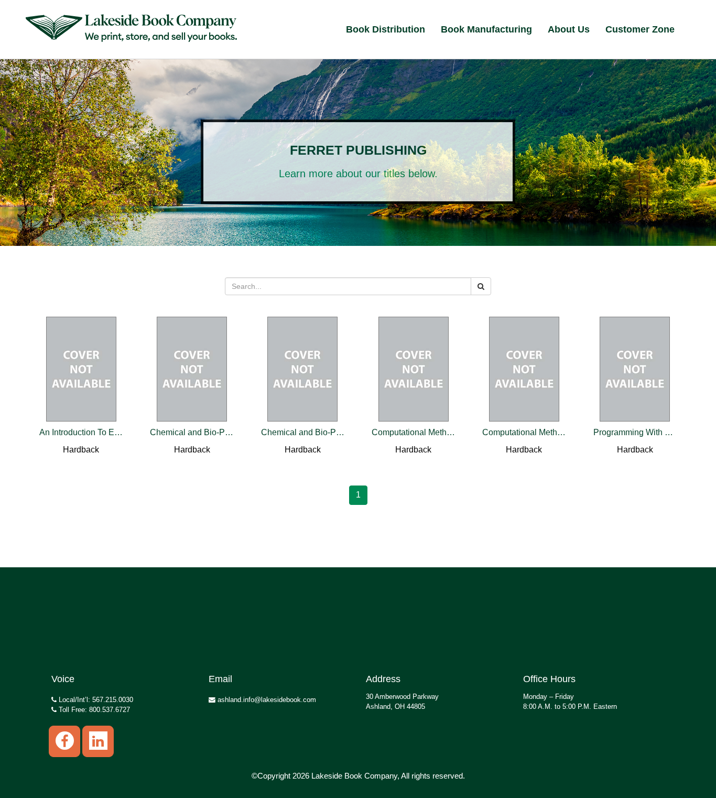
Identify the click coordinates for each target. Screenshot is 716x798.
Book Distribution (385, 29)
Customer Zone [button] (640, 29)
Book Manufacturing (486, 29)
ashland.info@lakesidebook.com (265, 700)
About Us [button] (569, 29)
